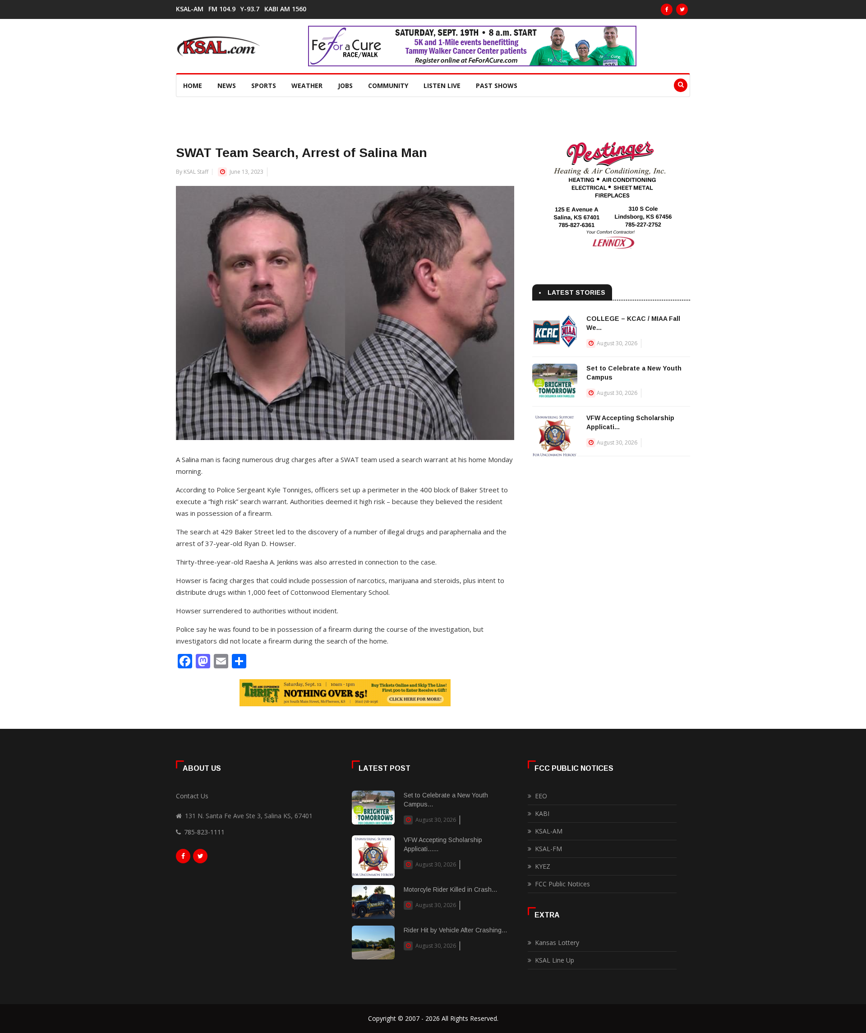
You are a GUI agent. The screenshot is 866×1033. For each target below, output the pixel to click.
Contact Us (192, 796)
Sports (263, 85)
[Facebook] (667, 9)
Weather (306, 85)
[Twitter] (682, 9)
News (226, 85)
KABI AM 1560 (285, 9)
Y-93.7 (249, 9)
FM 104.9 (221, 9)
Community (388, 85)
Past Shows (496, 85)
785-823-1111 (204, 832)
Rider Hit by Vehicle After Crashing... (455, 930)
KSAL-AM (189, 9)
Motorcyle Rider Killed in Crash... (450, 889)
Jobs (345, 85)
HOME (192, 85)
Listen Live (442, 85)
